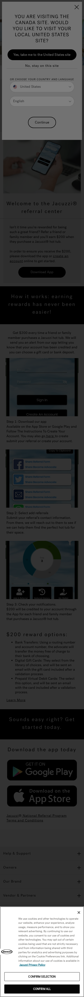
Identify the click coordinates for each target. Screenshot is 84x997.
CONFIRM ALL (42, 989)
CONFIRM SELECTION (42, 976)
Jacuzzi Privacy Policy (32, 965)
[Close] (79, 912)
